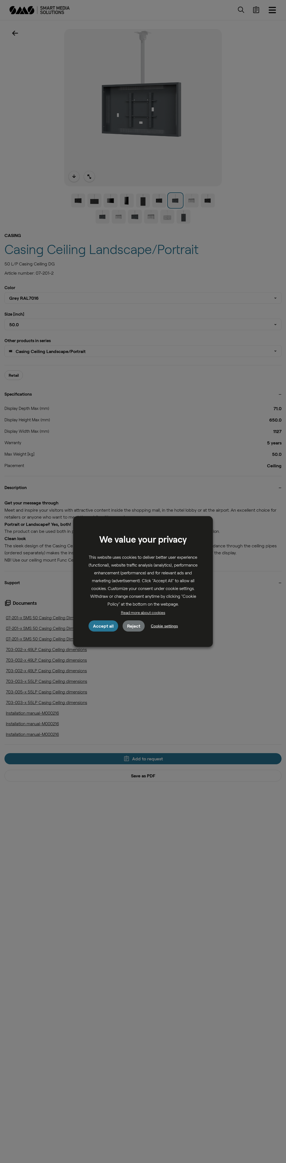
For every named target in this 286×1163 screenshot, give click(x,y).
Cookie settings (164, 626)
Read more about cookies (143, 612)
